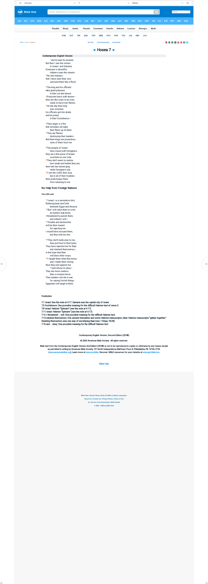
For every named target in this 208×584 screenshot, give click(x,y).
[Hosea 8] (204, 270)
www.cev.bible (92, 352)
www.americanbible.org (60, 352)
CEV (26, 42)
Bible (21, 42)
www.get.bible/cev (151, 352)
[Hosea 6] (3, 270)
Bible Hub (104, 363)
